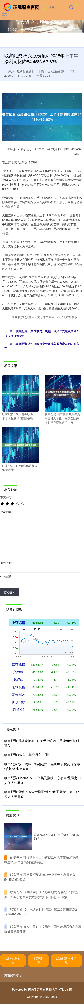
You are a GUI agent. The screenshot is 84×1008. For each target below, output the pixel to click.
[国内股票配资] (22, 7)
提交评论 (9, 592)
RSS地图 (51, 989)
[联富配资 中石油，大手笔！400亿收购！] (18, 836)
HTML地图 (65, 989)
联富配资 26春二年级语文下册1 (27, 754)
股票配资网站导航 (66, 960)
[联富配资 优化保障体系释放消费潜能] (20, 445)
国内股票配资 (13, 960)
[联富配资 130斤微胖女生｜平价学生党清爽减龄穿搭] (20, 393)
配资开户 (38, 960)
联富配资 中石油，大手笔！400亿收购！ (57, 836)
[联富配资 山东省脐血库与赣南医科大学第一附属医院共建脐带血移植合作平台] (63, 393)
